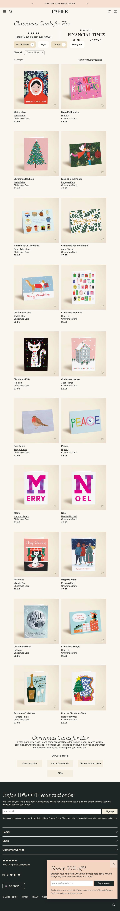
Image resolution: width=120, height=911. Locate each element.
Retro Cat (19, 580)
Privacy (24, 896)
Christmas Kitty (22, 379)
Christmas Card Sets (90, 763)
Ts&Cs (35, 896)
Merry (17, 513)
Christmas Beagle (70, 647)
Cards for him (29, 763)
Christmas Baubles (24, 179)
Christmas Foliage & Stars (74, 246)
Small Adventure (22, 249)
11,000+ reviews (22, 865)
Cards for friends (60, 763)
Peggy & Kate (68, 182)
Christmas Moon (22, 647)
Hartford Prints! (21, 516)
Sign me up (104, 883)
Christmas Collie (22, 313)
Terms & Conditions (39, 818)
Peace (64, 446)
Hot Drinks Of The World (26, 246)
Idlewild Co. (19, 583)
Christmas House (70, 379)
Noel (63, 513)
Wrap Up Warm (69, 580)
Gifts (60, 773)
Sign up (110, 811)
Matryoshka (20, 112)
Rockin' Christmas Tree (73, 713)
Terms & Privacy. (105, 890)
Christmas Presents (71, 313)
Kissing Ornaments (71, 179)
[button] (114, 864)
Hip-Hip (65, 116)
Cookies (46, 896)
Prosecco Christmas (24, 713)
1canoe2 (18, 650)
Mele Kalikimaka (70, 112)
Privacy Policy (55, 818)
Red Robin (19, 446)
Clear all (18, 52)
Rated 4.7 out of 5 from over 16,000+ (34, 37)
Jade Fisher (19, 116)
